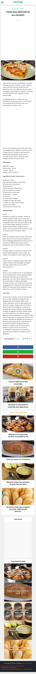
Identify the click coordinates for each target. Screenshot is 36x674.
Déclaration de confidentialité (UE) (11, 669)
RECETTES (15, 9)
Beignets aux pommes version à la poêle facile (18, 435)
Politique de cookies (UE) (8, 668)
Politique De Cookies (7, 666)
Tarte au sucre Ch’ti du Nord (18, 459)
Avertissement (27, 669)
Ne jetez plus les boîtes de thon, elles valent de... (18, 611)
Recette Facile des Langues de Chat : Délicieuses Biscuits (18, 509)
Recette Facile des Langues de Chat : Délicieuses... (18, 649)
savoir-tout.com (27, 663)
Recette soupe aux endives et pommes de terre (18, 483)
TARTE (22, 9)
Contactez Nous (19, 666)
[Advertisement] (18, 39)
